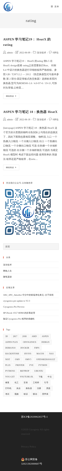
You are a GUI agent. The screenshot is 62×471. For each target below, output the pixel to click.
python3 (10, 371)
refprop (24, 371)
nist (7, 359)
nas (51, 354)
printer (20, 365)
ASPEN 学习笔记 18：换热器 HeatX (30, 112)
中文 (50, 377)
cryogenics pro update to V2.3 (16, 301)
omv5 (28, 359)
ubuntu (38, 371)
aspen (45, 336)
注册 (39, 388)
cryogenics (29, 342)
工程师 (36, 382)
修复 (7, 382)
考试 (7, 394)
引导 (46, 382)
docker (25, 348)
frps (36, 348)
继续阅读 (12, 97)
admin (10, 52)
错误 (26, 394)
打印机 (8, 388)
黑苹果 (45, 394)
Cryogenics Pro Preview (13, 307)
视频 (17, 394)
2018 (24, 336)
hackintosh (12, 354)
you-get (10, 377)
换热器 (29, 388)
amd (34, 336)
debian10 (10, 348)
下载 (41, 377)
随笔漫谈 (7, 277)
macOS (40, 354)
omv (17, 359)
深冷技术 (41, 52)
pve (31, 365)
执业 (19, 388)
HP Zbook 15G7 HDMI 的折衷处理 (19, 313)
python (43, 365)
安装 (26, 382)
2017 (15, 336)
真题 (48, 388)
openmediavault (45, 359)
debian (45, 342)
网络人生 (7, 271)
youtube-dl (26, 377)
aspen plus (11, 342)
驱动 (35, 394)
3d (6, 336)
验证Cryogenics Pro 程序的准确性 (19, 319)
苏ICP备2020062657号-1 (34, 416)
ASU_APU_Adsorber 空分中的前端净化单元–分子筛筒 (28, 295)
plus (8, 365)
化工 (17, 382)
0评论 (56, 52)
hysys (27, 354)
